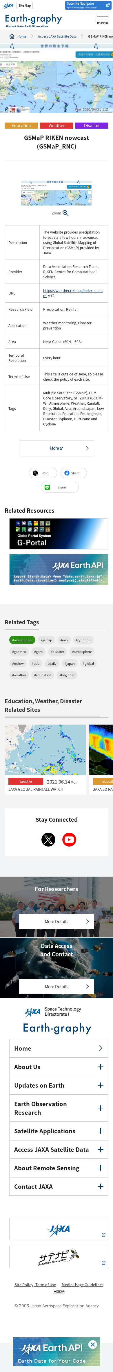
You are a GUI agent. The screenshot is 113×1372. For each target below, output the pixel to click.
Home (21, 36)
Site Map (25, 5)
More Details (56, 921)
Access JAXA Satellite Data (57, 36)
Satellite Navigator (82, 5)
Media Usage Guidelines (82, 1284)
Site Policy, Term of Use (35, 1284)
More (54, 448)
